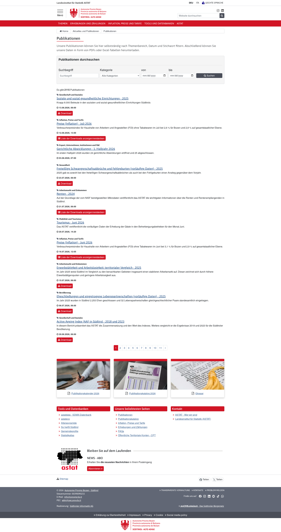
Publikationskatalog (128, 419)
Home (65, 31)
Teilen (205, 479)
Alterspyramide (69, 423)
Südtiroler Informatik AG (81, 506)
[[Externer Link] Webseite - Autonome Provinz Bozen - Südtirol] (88, 13)
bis (173, 70)
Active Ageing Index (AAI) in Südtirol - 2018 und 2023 (90, 321)
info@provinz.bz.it (73, 497)
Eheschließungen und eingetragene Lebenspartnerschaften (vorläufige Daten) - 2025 (111, 296)
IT (197, 2)
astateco (65, 419)
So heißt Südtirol (69, 427)
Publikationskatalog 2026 (142, 393)
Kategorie (106, 70)
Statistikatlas (67, 435)
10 (155, 347)
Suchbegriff (66, 70)
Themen (62, 23)
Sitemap (64, 478)
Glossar (199, 393)
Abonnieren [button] (94, 468)
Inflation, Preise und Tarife (125, 23)
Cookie (159, 515)
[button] (218, 10)
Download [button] (65, 113)
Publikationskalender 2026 (85, 393)
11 (160, 347)
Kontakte (198, 490)
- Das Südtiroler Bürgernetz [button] (202, 506)
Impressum (135, 515)
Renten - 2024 (66, 193)
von (145, 70)
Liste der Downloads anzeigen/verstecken (82, 138)
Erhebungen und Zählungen (87, 23)
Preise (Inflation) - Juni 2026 (74, 242)
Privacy (148, 515)
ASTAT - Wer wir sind (186, 414)
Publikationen (125, 414)
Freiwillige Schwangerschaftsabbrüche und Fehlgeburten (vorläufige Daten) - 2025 (110, 168)
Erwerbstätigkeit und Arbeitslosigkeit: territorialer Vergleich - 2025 (99, 267)
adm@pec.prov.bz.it (71, 500)
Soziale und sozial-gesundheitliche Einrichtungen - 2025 (92, 98)
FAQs (121, 431)
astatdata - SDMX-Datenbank (76, 414)
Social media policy (176, 515)
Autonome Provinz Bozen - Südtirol (81, 490)
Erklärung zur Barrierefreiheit (110, 515)
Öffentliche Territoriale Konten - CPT (137, 435)
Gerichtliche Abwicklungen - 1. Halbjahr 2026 (86, 148)
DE (191, 2)
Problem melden (215, 490)
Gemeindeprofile (69, 431)
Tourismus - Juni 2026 (70, 222)
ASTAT (180, 23)
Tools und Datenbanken (159, 23)
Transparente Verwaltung (175, 490)
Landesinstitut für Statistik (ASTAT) (193, 419)
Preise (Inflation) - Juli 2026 (74, 123)
